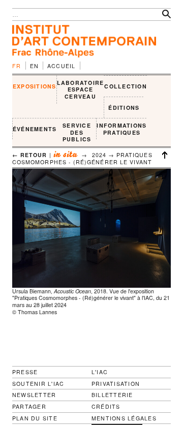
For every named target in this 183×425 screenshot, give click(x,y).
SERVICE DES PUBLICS (77, 132)
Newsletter (34, 395)
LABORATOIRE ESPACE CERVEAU (80, 89)
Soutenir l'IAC (38, 383)
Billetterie (112, 395)
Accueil (61, 66)
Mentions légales (124, 418)
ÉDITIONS (123, 107)
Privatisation (116, 383)
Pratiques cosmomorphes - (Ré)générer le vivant (82, 158)
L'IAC (100, 372)
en (34, 66)
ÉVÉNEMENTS (34, 129)
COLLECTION (125, 86)
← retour (29, 155)
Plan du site (34, 418)
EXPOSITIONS (34, 86)
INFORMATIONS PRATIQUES (121, 129)
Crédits (106, 406)
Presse (25, 372)
